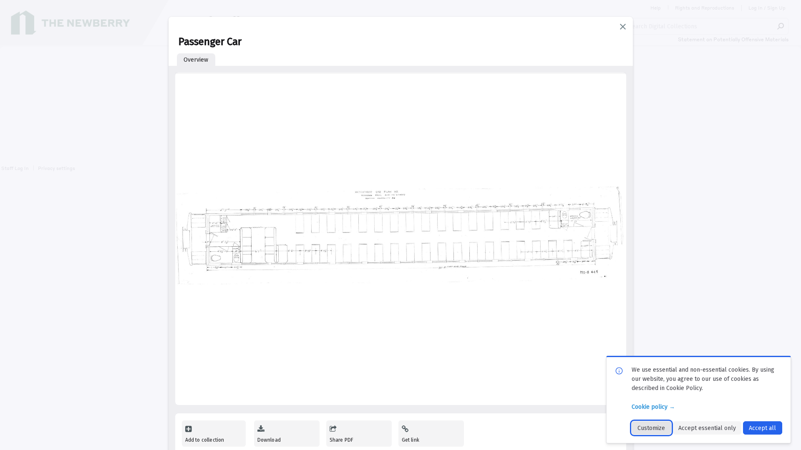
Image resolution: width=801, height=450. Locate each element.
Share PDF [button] (342, 440)
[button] (623, 27)
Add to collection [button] (204, 440)
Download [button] (269, 440)
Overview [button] (196, 59)
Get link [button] (410, 440)
